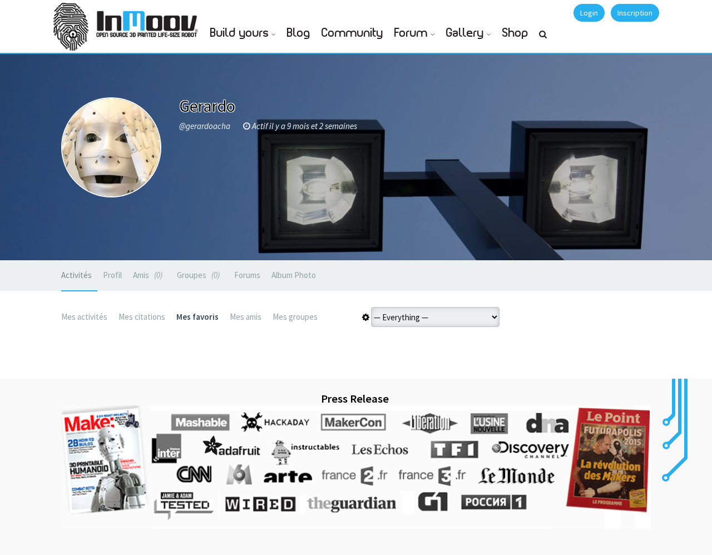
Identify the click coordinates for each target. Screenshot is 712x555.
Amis (146, 275)
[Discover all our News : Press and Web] (356, 467)
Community (352, 33)
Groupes (197, 275)
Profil (112, 275)
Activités (76, 275)
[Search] (543, 39)
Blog (298, 33)
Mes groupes (295, 316)
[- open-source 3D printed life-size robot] (149, 21)
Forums (247, 275)
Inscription (634, 13)
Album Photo (293, 275)
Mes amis (245, 316)
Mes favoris (197, 316)
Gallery (465, 33)
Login (589, 13)
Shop (515, 33)
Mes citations (141, 316)
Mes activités (84, 316)
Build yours (239, 33)
